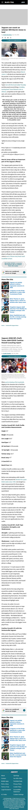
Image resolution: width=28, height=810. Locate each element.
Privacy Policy (17, 784)
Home (2, 325)
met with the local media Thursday (15, 85)
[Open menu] (2, 2)
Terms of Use (5, 787)
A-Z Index (4, 794)
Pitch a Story (5, 784)
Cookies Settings (18, 794)
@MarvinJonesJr (7, 141)
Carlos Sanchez (7, 35)
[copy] (11, 38)
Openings (16, 775)
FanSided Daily (17, 781)
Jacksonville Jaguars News (12, 325)
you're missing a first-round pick (14, 382)
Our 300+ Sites (17, 778)
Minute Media (8, 798)
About (3, 775)
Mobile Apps (5, 781)
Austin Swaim (7, 353)
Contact (3, 778)
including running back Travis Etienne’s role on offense (12, 89)
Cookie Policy (17, 787)
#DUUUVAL (8, 150)
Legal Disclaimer (6, 789)
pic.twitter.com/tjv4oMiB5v (9, 152)
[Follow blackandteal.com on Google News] (24, 272)
